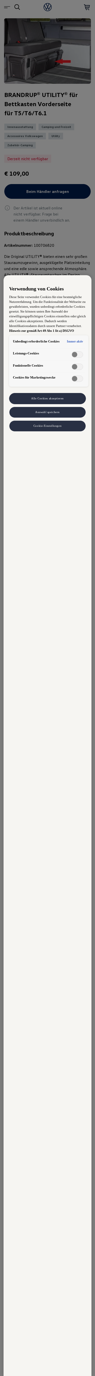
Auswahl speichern (47, 412)
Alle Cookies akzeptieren (47, 398)
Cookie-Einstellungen (47, 425)
